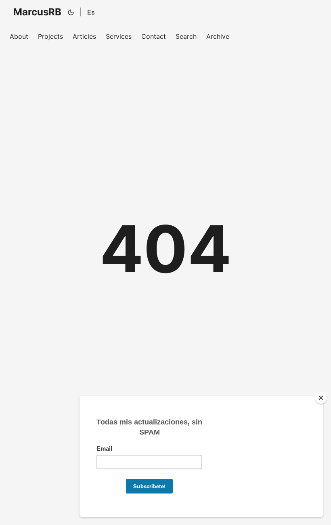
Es (91, 12)
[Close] (321, 398)
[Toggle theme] (71, 12)
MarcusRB (37, 12)
